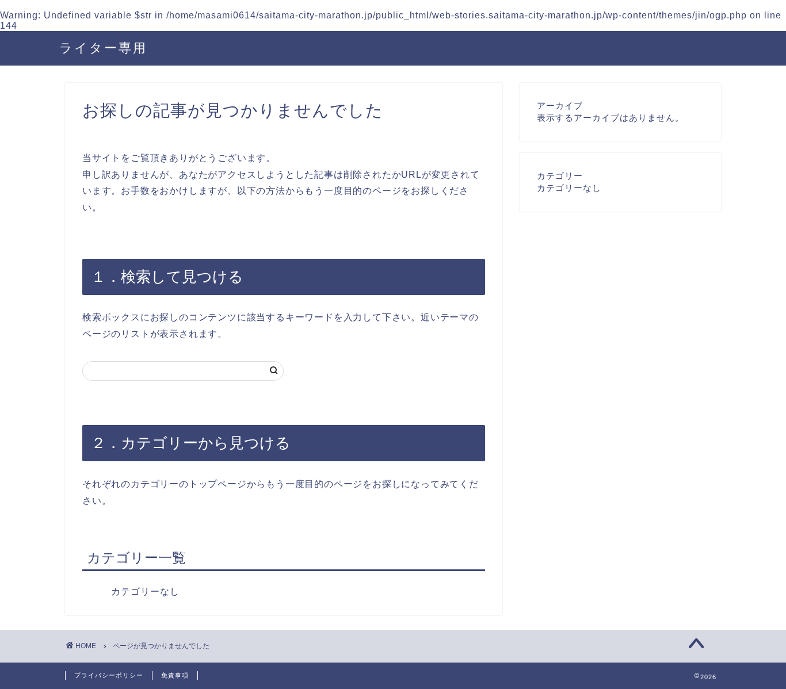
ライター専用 (103, 47)
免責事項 (175, 675)
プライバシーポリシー (108, 675)
